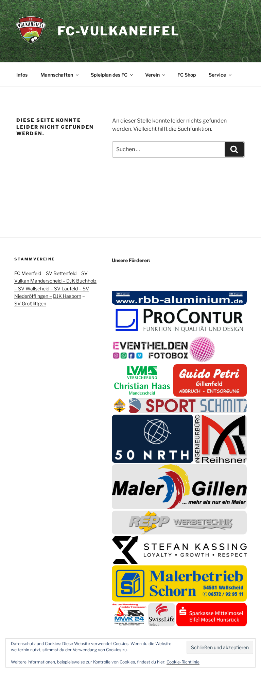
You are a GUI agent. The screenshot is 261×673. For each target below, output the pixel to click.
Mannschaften (56, 75)
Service (217, 75)
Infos (22, 75)
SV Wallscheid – (36, 288)
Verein (152, 75)
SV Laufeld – (68, 288)
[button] (179, 295)
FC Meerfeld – (30, 273)
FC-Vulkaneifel (118, 30)
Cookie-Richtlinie (183, 661)
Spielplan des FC (109, 75)
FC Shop (186, 75)
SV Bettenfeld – (63, 273)
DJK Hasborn (67, 296)
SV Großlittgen (30, 303)
